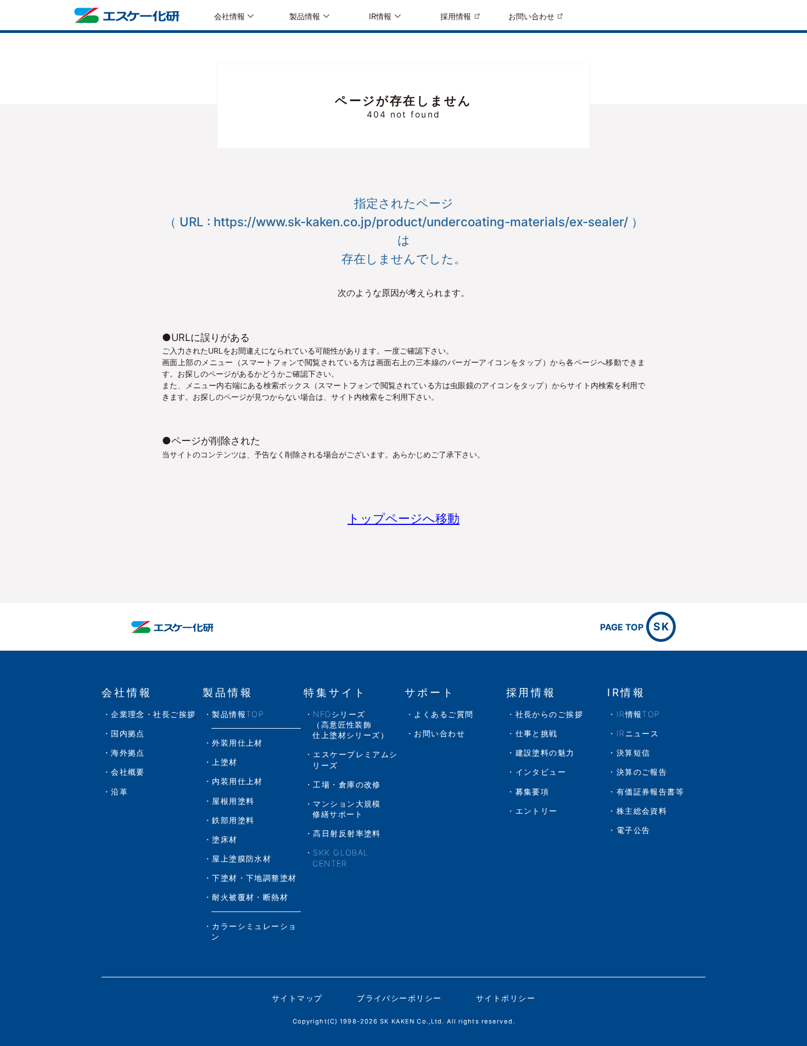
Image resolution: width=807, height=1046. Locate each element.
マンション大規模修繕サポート (346, 809)
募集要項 (532, 791)
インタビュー (541, 771)
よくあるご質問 (443, 714)
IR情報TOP (638, 714)
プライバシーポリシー (399, 998)
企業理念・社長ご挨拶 (153, 714)
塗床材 (224, 839)
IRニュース (638, 733)
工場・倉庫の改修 (347, 784)
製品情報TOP (238, 714)
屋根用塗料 (233, 801)
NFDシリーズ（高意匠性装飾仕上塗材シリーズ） (350, 724)
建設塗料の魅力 (545, 752)
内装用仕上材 (237, 781)
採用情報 (455, 16)
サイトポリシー (505, 998)
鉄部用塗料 (233, 820)
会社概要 (128, 771)
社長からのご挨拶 (549, 714)
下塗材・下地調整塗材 (254, 877)
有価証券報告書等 (651, 791)
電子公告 (634, 830)
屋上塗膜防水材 (241, 858)
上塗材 (224, 762)
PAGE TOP (635, 626)
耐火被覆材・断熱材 (250, 897)
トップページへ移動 (403, 518)
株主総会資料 (642, 810)
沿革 (119, 791)
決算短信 (634, 752)
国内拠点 (128, 733)
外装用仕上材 (237, 742)
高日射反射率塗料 (347, 833)
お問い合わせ (531, 16)
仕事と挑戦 (536, 733)
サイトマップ (297, 998)
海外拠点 (128, 752)
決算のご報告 (642, 771)
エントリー (536, 810)
